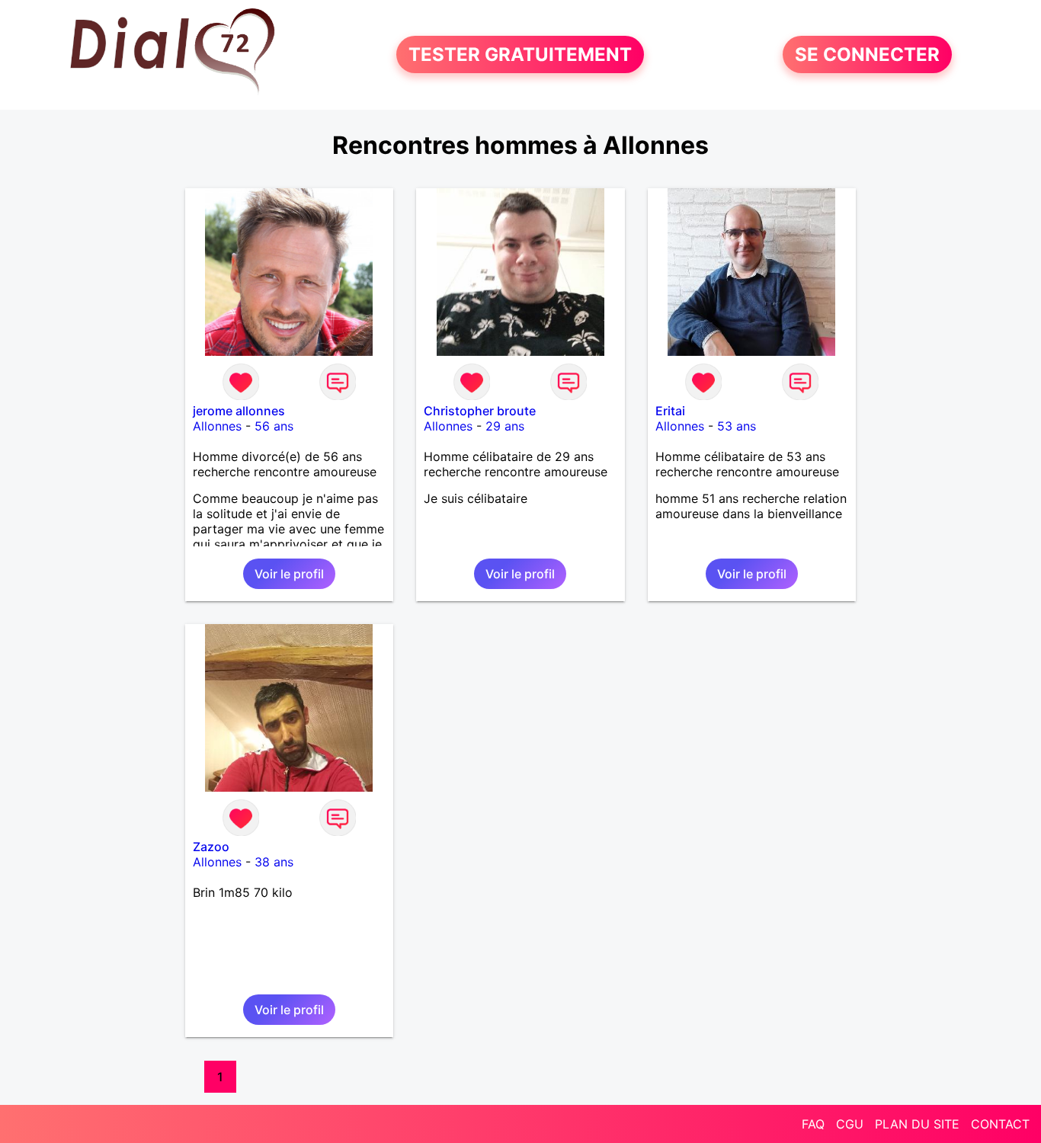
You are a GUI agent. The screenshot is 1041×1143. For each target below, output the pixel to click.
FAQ (813, 1124)
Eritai (670, 410)
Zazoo (211, 846)
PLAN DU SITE (917, 1124)
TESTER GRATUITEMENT (520, 54)
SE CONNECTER (867, 54)
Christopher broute (480, 410)
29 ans (504, 426)
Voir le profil (289, 573)
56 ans (274, 426)
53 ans (736, 426)
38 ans (274, 861)
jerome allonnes (239, 410)
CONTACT (1000, 1124)
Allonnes (217, 426)
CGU (849, 1124)
